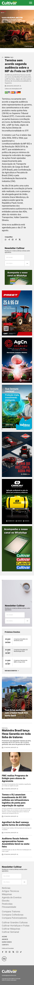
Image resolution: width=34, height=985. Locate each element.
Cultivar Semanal (10, 932)
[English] (9, 92)
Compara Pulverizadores (14, 918)
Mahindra (5, 728)
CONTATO (5, 945)
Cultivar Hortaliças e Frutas (15, 925)
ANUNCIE (5, 939)
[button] (30, 3)
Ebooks (5, 900)
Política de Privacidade (8, 948)
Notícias (6, 888)
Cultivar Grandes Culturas (15, 922)
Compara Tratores (11, 911)
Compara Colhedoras (12, 914)
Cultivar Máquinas (11, 928)
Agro (11, 57)
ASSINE (4, 937)
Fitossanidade (9, 907)
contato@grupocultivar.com (9, 975)
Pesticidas (7, 904)
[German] (19, 92)
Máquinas (7, 894)
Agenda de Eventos (11, 897)
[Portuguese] (6, 92)
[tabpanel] (17, 29)
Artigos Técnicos (10, 891)
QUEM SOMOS (7, 942)
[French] (16, 92)
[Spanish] (12, 92)
